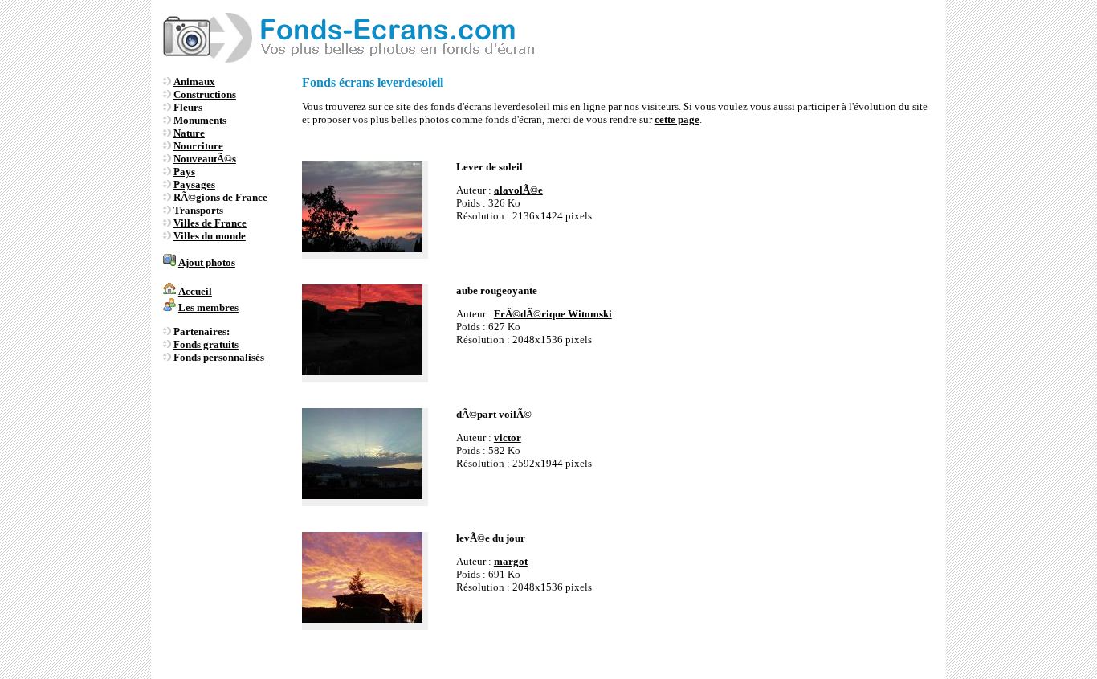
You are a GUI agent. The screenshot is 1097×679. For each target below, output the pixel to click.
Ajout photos (206, 262)
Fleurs (187, 107)
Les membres (208, 307)
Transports (198, 210)
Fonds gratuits (206, 344)
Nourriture (198, 146)
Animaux (194, 82)
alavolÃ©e (518, 190)
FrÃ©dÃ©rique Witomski (553, 314)
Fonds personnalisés (218, 357)
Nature (189, 133)
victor (507, 438)
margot (511, 561)
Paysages (194, 184)
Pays (184, 172)
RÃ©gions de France (220, 197)
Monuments (199, 120)
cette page (677, 119)
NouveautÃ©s (204, 159)
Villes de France (210, 223)
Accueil (195, 291)
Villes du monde (209, 236)
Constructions (204, 94)
